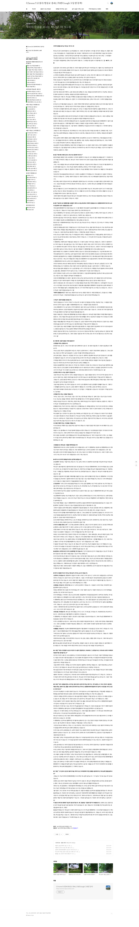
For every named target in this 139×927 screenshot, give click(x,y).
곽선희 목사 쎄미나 (32, 98)
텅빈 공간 (30, 209)
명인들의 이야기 (31, 179)
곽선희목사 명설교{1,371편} (34, 91)
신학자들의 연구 (31, 184)
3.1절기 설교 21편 (31, 135)
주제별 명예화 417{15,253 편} (34, 102)
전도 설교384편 (31, 109)
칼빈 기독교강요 (31, 186)
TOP (111, 913)
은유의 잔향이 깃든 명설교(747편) (35, 72)
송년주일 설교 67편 (32, 170)
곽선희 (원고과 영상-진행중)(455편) (35, 95)
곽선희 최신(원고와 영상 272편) (34, 93)
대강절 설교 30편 (31, 162)
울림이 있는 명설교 (46, 9)
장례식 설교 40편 (31, 126)
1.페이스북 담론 (31, 80)
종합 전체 (63, 843)
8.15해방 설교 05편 (32, 156)
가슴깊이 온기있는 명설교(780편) (35, 76)
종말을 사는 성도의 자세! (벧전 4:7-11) (64, 853)
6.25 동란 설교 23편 (32, 153)
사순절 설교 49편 (31, 137)
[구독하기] (136, 465)
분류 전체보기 (32, 59)
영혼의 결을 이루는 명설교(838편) (35, 74)
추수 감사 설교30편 (32, 160)
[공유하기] (59, 834)
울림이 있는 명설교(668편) (33, 65)
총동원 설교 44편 (31, 111)
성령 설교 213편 (31, 151)
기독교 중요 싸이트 (32, 194)
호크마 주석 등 (31, 202)
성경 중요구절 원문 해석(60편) (34, 84)
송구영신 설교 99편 (32, 168)
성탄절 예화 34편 (31, 166)
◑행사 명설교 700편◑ (33, 104)
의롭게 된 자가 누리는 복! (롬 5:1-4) (63, 847)
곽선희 (34, 9)
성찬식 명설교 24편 (32, 113)
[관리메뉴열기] (136, 462)
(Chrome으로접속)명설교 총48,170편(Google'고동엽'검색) (54, 3)
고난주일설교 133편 (32, 139)
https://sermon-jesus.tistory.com (65, 888)
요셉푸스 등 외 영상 (32, 192)
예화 (107, 9)
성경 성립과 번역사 (32, 188)
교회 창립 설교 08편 (32, 107)
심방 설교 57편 (31, 117)
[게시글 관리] (61, 834)
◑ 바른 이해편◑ (31, 173)
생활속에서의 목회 (31, 181)
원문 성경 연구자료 (32, 177)
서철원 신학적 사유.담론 (33, 78)
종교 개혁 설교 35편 (32, 123)
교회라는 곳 (30, 175)
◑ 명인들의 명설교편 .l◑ (33, 89)
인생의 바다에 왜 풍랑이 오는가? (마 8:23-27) (66, 849)
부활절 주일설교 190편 (32, 143)
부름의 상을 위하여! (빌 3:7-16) (62, 845)
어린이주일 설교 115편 (32, 147)
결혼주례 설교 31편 (32, 121)
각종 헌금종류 (30, 200)
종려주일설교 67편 (32, 141)
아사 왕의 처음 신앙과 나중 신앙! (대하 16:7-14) (66, 851)
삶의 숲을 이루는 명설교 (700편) (35, 70)
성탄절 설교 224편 (31, 164)
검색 (108, 3)
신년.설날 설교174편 (32, 133)
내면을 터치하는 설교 (61, 9)
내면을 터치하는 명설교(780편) (34, 67)
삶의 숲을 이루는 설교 (78, 9)
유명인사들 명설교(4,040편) (34, 100)
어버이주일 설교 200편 (32, 149)
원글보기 (75, 828)
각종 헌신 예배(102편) (32, 128)
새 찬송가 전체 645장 (32, 196)
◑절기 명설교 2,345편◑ (33, 130)
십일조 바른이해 (31, 86)
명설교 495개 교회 (31, 198)
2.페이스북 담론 (31, 82)
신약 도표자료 (30, 190)
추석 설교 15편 (31, 158)
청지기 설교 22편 (31, 119)
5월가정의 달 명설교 (32, 145)
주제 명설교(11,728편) (95, 9)
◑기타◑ (57, 843)
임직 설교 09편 (31, 115)
